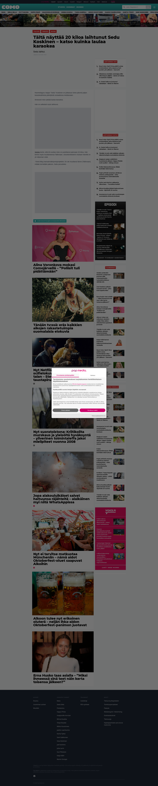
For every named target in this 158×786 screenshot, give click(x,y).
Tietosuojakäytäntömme (99, 415)
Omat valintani (65, 410)
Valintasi (92, 375)
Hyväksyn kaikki (92, 410)
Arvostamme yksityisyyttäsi (65, 375)
